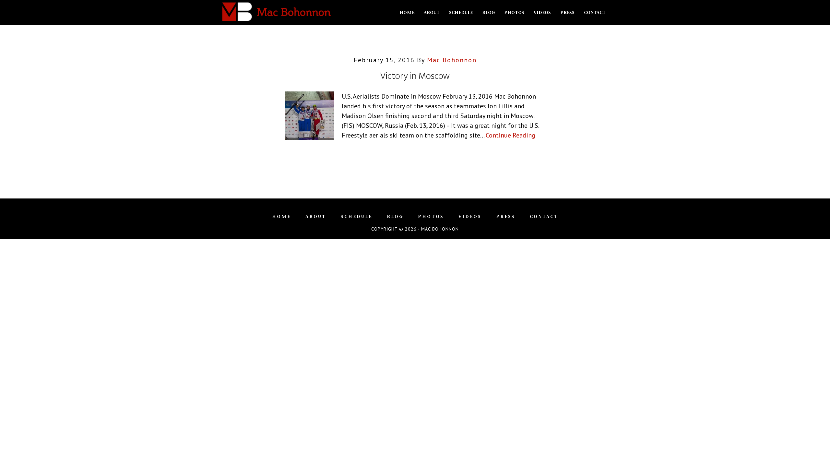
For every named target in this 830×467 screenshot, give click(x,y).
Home (281, 216)
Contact (544, 216)
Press (505, 216)
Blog (395, 216)
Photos (431, 216)
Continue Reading (510, 135)
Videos (469, 216)
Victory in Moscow (415, 76)
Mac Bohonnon (275, 12)
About (315, 216)
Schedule (356, 216)
